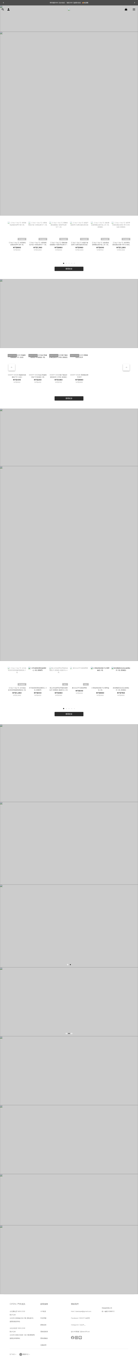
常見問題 (43, 1318)
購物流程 (43, 1325)
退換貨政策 (44, 1331)
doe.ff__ (83, 1325)
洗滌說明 (43, 1345)
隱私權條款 (44, 1338)
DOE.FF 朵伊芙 (84, 1318)
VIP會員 (43, 1311)
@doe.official (85, 1331)
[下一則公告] (134, 2)
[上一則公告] (3, 2)
